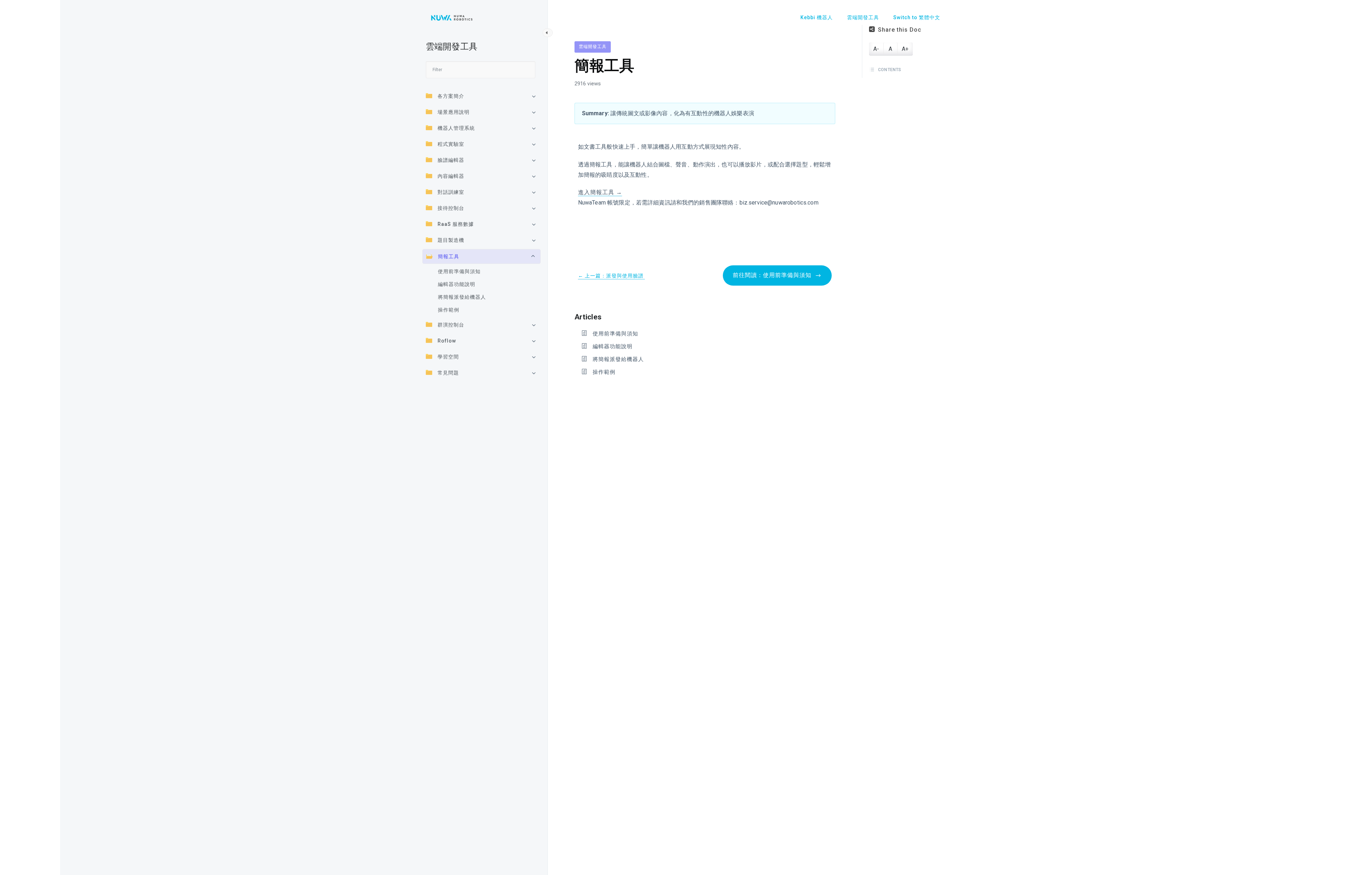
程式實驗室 (451, 144)
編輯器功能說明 (456, 284)
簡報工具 (448, 256)
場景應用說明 (454, 112)
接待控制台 (451, 208)
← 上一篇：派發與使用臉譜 (611, 276)
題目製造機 (451, 240)
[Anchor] (605, 316)
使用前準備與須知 (459, 271)
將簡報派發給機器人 (462, 297)
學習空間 (448, 357)
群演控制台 (451, 325)
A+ (905, 49)
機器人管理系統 (456, 128)
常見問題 (448, 373)
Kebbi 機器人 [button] (816, 17)
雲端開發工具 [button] (863, 17)
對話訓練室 (451, 192)
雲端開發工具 (593, 46)
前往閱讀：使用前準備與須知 (773, 275)
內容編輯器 (451, 176)
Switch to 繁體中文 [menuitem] (916, 17)
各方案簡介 (451, 96)
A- (876, 49)
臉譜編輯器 (451, 160)
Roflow (447, 341)
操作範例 (448, 310)
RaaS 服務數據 (456, 224)
